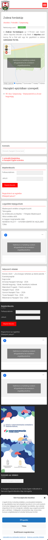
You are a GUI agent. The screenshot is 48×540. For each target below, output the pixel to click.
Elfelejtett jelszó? (8, 196)
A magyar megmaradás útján (13, 219)
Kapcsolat (6, 279)
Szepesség (23, 23)
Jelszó (4, 178)
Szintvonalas (27, 83)
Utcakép (35, 83)
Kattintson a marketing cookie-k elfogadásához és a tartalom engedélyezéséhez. (24, 62)
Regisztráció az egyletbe (12, 193)
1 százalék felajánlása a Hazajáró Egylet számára (13, 159)
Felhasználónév (8, 172)
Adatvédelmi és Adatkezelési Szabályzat (14, 537)
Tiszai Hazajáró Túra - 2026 (12, 295)
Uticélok (6, 23)
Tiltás (24, 526)
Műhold (42, 83)
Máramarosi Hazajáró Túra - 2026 (15, 298)
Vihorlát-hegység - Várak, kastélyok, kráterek (19, 284)
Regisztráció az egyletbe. (10, 332)
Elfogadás (24, 520)
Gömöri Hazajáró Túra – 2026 (13, 292)
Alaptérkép (19, 83)
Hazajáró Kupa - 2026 (10, 290)
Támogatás (6, 211)
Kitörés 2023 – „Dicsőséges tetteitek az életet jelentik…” (24, 274)
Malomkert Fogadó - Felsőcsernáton (16, 287)
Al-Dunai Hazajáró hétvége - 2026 (15, 282)
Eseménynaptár (8, 277)
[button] (45, 498)
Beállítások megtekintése (24, 532)
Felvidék (14, 23)
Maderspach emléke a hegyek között (16, 209)
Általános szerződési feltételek (35, 537)
